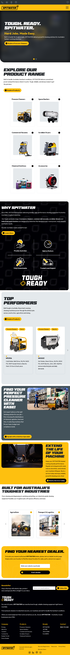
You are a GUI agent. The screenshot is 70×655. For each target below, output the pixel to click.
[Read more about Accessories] (49, 178)
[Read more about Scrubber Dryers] (49, 145)
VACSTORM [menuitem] (46, 631)
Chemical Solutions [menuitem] (25, 636)
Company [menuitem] (4, 624)
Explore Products (13, 90)
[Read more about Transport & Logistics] (49, 524)
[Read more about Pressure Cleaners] (22, 111)
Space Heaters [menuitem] (24, 629)
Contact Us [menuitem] (4, 634)
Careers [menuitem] (3, 631)
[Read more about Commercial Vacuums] (22, 145)
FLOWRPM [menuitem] (46, 634)
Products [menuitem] (23, 624)
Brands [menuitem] (45, 624)
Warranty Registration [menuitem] (44, 646)
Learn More (9, 233)
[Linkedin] (33, 652)
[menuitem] (64, 627)
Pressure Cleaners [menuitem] (25, 627)
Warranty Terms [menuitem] (42, 649)
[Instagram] (37, 652)
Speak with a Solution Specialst (18, 437)
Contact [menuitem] (63, 624)
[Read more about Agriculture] (21, 524)
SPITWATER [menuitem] (46, 627)
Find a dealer (36, 572)
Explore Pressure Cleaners (17, 43)
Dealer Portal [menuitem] (5, 636)
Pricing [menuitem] (3, 627)
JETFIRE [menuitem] (45, 629)
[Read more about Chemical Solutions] (22, 178)
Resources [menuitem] (54, 646)
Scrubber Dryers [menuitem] (24, 634)
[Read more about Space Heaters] (49, 111)
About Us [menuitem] (4, 629)
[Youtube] (40, 652)
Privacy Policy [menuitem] (62, 646)
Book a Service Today (57, 480)
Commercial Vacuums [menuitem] (26, 631)
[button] (67, 350)
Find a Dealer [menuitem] (5, 638)
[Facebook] (29, 652)
